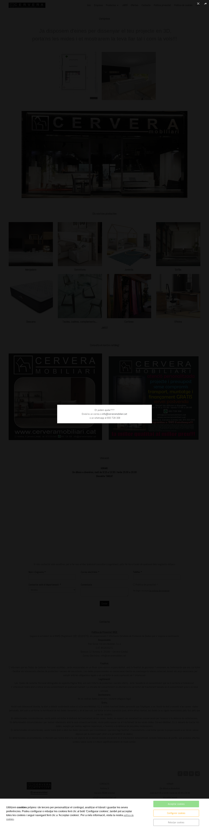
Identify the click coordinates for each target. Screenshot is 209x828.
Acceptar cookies (176, 804)
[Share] (205, 3)
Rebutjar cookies (176, 822)
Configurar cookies (176, 813)
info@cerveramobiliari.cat (114, 414)
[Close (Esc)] (198, 3)
